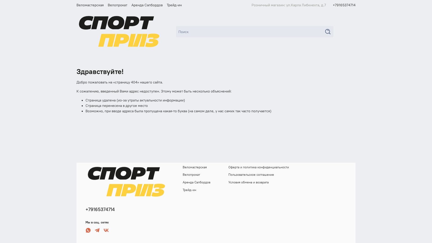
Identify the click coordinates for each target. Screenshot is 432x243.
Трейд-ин (174, 5)
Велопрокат (117, 5)
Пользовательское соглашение (251, 175)
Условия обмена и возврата (248, 182)
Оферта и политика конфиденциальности (258, 167)
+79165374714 (344, 5)
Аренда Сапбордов (147, 5)
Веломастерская (90, 5)
